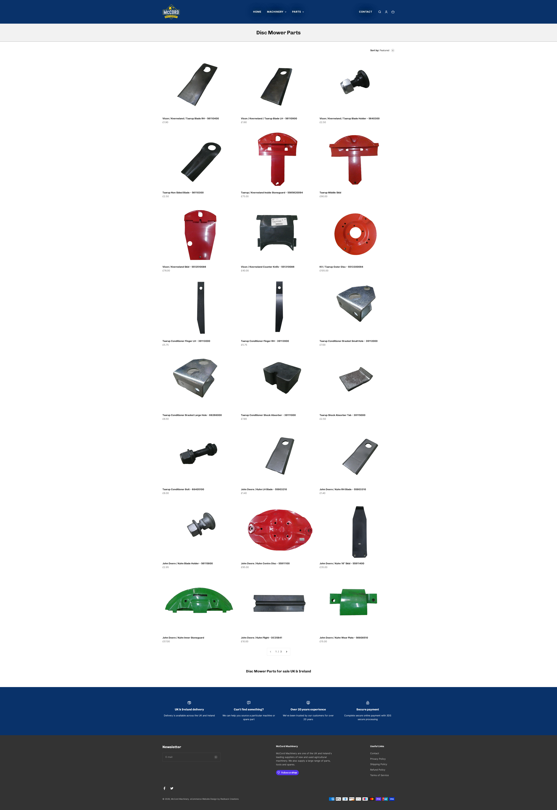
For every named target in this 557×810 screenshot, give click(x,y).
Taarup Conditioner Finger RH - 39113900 (265, 341)
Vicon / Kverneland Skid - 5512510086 (184, 266)
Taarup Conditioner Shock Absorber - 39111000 (268, 415)
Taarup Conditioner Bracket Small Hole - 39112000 (349, 341)
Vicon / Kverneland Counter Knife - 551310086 (267, 266)
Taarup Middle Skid (330, 192)
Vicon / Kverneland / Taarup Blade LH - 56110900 (269, 118)
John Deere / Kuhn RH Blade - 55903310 (343, 489)
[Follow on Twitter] (172, 788)
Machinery (275, 11)
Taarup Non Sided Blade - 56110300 (183, 192)
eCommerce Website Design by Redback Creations (214, 799)
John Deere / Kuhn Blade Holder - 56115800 (187, 563)
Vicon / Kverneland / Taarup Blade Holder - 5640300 (350, 118)
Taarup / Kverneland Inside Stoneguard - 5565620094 (272, 192)
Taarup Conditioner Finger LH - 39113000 (186, 341)
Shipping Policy (378, 764)
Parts (296, 11)
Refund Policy (377, 769)
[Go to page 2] (286, 651)
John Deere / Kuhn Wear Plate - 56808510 (344, 637)
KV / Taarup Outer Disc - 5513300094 (341, 266)
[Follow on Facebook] (164, 788)
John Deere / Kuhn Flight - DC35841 (261, 637)
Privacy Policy (378, 758)
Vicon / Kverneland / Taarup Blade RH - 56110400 (190, 118)
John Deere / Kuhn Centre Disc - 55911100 (265, 563)
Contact (365, 11)
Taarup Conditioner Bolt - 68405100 (183, 489)
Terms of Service (379, 775)
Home (257, 11)
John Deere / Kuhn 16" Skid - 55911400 (342, 563)
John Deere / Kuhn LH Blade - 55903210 (264, 489)
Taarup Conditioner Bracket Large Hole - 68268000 (192, 415)
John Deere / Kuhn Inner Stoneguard (183, 637)
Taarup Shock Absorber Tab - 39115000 (342, 415)
